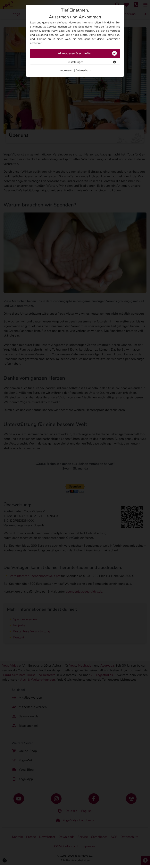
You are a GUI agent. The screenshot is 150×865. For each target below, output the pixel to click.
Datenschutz (83, 70)
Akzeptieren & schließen (75, 53)
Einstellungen (75, 62)
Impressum (66, 70)
